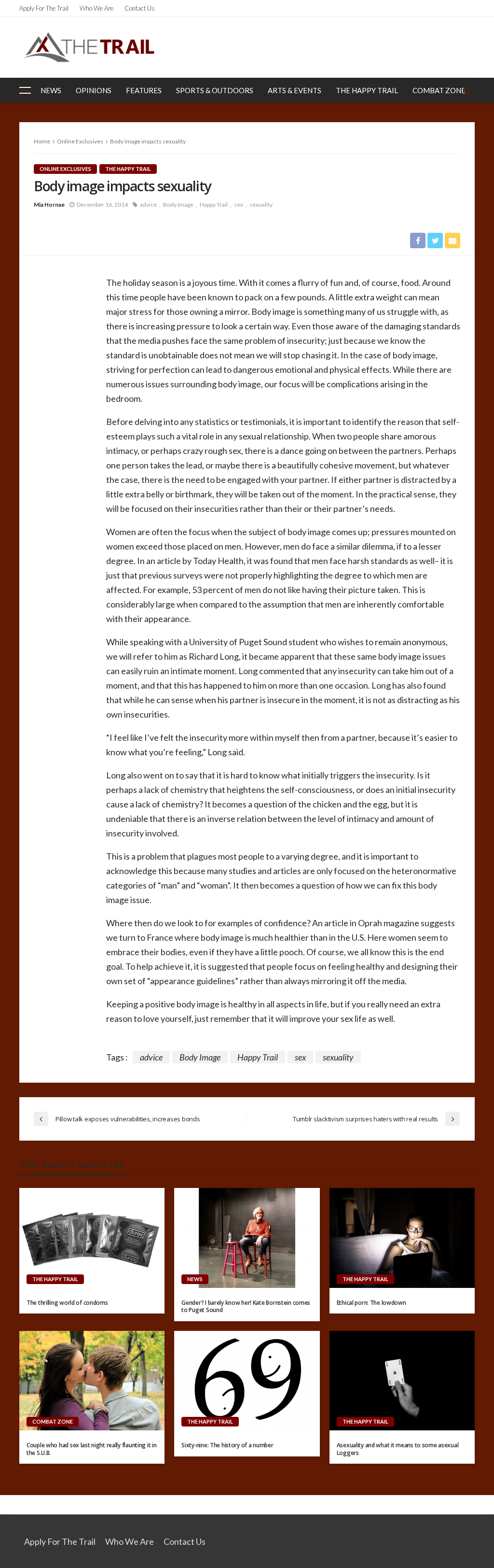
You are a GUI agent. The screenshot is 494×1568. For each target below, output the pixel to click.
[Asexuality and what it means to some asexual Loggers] (402, 1380)
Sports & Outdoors (214, 90)
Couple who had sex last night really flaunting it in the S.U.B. (91, 1448)
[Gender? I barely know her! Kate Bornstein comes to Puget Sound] (246, 1237)
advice (148, 204)
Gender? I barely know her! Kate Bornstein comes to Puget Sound (245, 1306)
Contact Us (139, 8)
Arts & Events (294, 90)
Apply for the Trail (44, 8)
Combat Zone (439, 90)
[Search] (466, 90)
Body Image (178, 204)
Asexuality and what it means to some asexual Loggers (398, 1448)
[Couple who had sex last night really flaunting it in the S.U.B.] (92, 1380)
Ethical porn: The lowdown (371, 1302)
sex (238, 204)
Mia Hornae (49, 204)
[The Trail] (88, 47)
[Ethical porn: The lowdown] (402, 1237)
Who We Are (96, 8)
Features (144, 90)
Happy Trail (214, 204)
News (51, 90)
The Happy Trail (367, 90)
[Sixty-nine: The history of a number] (246, 1380)
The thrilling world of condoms (67, 1302)
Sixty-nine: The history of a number (227, 1445)
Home (42, 141)
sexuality (261, 204)
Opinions (93, 90)
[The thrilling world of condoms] (92, 1237)
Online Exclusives (65, 169)
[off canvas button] (25, 90)
